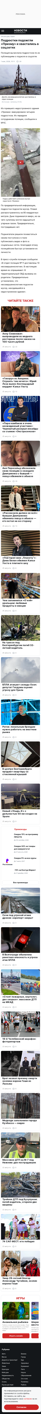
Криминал (25, 1366)
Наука (23, 1372)
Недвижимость (8, 1375)
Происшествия (8, 36)
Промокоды (20, 829)
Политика (24, 1382)
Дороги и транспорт (9, 1360)
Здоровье (25, 1363)
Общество (6, 1379)
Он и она (24, 1379)
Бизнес (23, 1354)
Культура (5, 1369)
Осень (4, 1382)
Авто (3, 1354)
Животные (6, 1363)
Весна (4, 1357)
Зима (4, 1366)
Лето (23, 1369)
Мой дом (5, 1372)
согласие (28, 1399)
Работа (23, 1385)
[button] (20, 838)
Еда (22, 1360)
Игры (20, 1298)
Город (23, 1357)
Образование (26, 1375)
